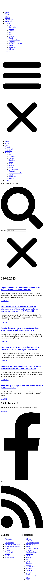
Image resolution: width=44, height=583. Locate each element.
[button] (22, 96)
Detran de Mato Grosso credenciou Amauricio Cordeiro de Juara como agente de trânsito (20, 348)
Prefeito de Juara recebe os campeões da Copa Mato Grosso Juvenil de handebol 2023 (20, 329)
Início (7, 12)
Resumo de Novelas (15, 43)
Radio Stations (9, 543)
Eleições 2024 (30, 567)
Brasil (28, 574)
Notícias (7, 23)
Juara (10, 34)
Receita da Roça (14, 40)
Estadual (12, 31)
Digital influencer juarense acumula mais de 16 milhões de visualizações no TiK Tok (20, 288)
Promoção (29, 554)
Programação (9, 19)
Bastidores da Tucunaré (33, 576)
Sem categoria (30, 544)
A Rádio (7, 14)
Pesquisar (4, 230)
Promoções (8, 21)
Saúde (11, 45)
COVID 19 (29, 572)
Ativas (28, 578)
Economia (12, 27)
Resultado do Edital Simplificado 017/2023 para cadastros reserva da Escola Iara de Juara (21, 367)
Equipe (7, 16)
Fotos (11, 32)
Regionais (12, 42)
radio (6, 541)
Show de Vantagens (32, 543)
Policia (11, 38)
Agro (10, 25)
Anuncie (7, 18)
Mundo (11, 36)
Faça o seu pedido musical (13, 546)
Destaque (29, 570)
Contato (7, 51)
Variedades (12, 47)
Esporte (11, 29)
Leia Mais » (4, 301)
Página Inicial (9, 557)
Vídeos (11, 49)
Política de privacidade (12, 544)
